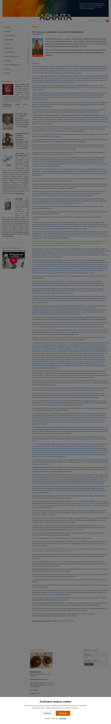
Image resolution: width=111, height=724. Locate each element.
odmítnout (62, 718)
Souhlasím (63, 713)
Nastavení (47, 713)
